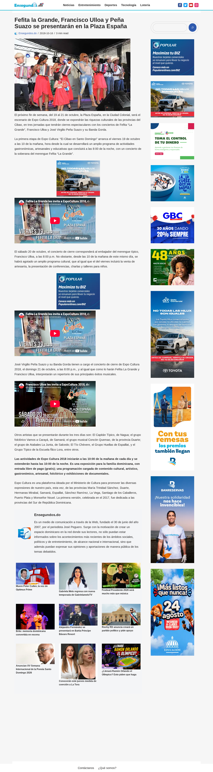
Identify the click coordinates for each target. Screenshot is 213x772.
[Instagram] (196, 5)
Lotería (145, 5)
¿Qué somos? (107, 768)
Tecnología (128, 5)
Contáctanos (86, 768)
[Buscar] (192, 27)
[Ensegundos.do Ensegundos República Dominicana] (28, 5)
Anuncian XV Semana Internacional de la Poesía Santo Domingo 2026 (33, 669)
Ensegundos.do (28, 33)
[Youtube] (191, 5)
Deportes (111, 5)
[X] (185, 5)
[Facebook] (180, 5)
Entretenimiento (89, 5)
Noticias (68, 5)
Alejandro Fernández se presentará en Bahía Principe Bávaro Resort (75, 630)
